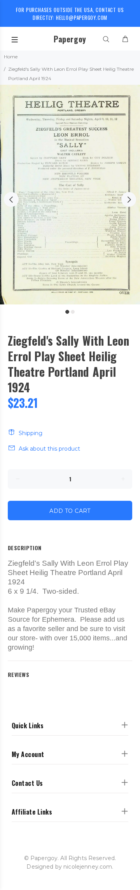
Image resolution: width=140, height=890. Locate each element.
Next (128, 199)
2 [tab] (73, 312)
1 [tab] (67, 312)
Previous (11, 199)
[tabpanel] (70, 194)
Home (11, 56)
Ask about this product (49, 448)
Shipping (30, 433)
